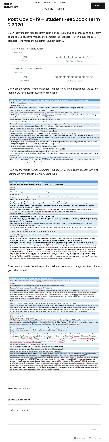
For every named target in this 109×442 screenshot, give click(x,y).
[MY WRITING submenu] (54, 9)
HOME (97, 6)
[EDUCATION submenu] (55, 2)
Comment (92, 429)
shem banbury (11, 5)
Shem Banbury (14, 388)
